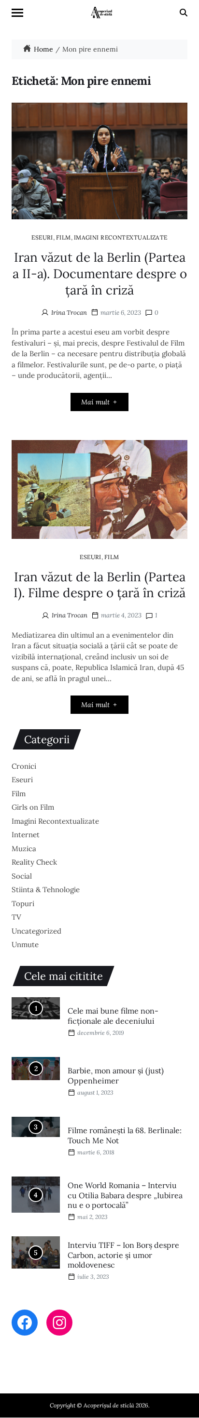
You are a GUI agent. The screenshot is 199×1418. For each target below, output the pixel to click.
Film (63, 237)
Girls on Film (33, 807)
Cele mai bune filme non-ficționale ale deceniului (113, 1016)
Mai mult (95, 402)
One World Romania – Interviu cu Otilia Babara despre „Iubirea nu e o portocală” (125, 1195)
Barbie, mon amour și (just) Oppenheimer (116, 1075)
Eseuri (42, 237)
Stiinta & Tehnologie (46, 889)
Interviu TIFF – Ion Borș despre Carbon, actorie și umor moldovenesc (123, 1255)
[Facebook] (25, 1323)
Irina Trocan (69, 312)
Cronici (24, 766)
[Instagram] (59, 1323)
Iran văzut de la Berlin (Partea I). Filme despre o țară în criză (99, 585)
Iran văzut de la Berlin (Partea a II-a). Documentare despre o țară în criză (100, 273)
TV (16, 917)
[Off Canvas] (17, 13)
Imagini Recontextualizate (121, 237)
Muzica (24, 848)
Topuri (23, 903)
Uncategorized (36, 931)
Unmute (25, 944)
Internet (26, 834)
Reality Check (34, 862)
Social (22, 876)
